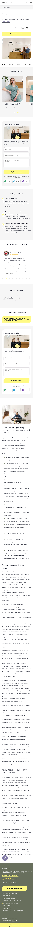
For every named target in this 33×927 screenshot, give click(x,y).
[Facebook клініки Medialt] (13, 879)
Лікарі (3, 65)
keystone (14, 920)
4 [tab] (12, 278)
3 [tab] (9, 278)
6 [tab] (19, 278)
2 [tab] (17, 112)
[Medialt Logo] (7, 868)
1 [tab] (14, 112)
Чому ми (10, 65)
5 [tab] (16, 278)
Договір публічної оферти (10, 875)
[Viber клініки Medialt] (6, 879)
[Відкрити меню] (30, 3)
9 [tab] (29, 278)
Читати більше (6, 21)
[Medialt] (7, 2)
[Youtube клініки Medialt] (16, 878)
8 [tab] (26, 278)
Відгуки (18, 65)
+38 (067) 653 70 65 (11, 883)
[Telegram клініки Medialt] (3, 879)
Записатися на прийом (14, 888)
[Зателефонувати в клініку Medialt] (27, 2)
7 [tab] (22, 278)
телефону (11, 852)
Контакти (17, 823)
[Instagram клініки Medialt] (9, 879)
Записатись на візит (16, 34)
